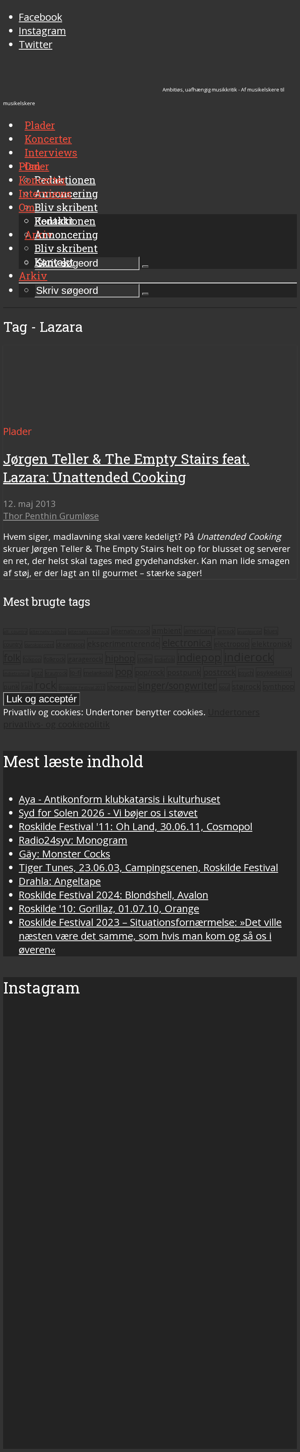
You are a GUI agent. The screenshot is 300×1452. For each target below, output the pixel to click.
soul (224, 687)
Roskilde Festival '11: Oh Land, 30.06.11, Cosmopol (135, 826)
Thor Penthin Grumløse (51, 516)
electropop (231, 643)
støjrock (246, 686)
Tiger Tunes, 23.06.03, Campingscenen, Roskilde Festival (148, 867)
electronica (186, 642)
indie (145, 659)
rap (27, 686)
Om (27, 207)
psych (246, 673)
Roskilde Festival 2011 (82, 687)
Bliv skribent (66, 207)
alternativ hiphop (48, 631)
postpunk (183, 672)
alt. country (15, 631)
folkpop (32, 659)
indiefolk (164, 659)
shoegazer (121, 687)
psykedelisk (273, 672)
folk (12, 657)
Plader (34, 166)
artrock (226, 631)
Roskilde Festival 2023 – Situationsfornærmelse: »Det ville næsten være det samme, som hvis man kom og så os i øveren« (150, 935)
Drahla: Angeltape (60, 881)
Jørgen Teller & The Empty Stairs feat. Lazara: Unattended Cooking (126, 467)
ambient (166, 630)
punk (11, 686)
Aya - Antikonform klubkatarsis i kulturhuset (119, 799)
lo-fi (75, 672)
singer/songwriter (177, 685)
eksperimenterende (123, 643)
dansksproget (39, 645)
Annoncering (66, 234)
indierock (248, 657)
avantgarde (249, 631)
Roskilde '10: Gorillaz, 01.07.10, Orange (109, 908)
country (13, 644)
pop (124, 671)
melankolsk (98, 673)
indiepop (199, 657)
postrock (220, 672)
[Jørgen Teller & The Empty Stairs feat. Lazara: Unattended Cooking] (76, 417)
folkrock (54, 659)
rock (45, 685)
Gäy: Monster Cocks (64, 854)
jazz (37, 673)
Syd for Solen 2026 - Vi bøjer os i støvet (108, 813)
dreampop (70, 644)
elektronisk (271, 643)
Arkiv (33, 275)
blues (271, 631)
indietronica (16, 673)
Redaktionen (65, 220)
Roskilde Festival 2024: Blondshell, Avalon (113, 895)
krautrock (56, 673)
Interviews (51, 152)
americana (199, 631)
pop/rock (149, 672)
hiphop (120, 658)
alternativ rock (130, 631)
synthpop (278, 686)
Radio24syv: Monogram (73, 840)
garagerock (85, 658)
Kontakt (53, 262)
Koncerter (42, 179)
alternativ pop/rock (89, 631)
